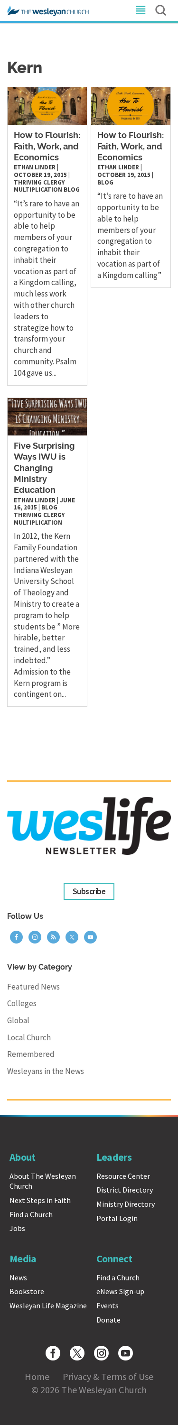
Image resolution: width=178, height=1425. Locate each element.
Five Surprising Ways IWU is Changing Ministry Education (44, 468)
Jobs (17, 1228)
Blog (72, 189)
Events (107, 1305)
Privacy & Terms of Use (108, 1376)
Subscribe (89, 891)
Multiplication (38, 189)
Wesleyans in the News (45, 1071)
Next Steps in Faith (40, 1200)
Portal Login (117, 1218)
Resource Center (123, 1176)
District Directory (124, 1189)
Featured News (33, 986)
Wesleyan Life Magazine (48, 1305)
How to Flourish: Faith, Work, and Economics (47, 146)
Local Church (29, 1037)
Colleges (22, 1003)
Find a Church (31, 1214)
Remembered (31, 1054)
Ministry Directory (125, 1204)
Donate (108, 1319)
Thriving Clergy (39, 182)
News (18, 1277)
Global (18, 1020)
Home (37, 1376)
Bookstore (26, 1291)
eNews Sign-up (120, 1291)
